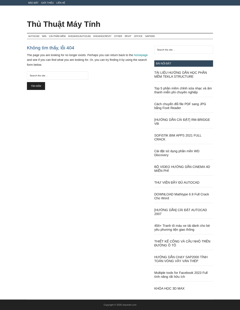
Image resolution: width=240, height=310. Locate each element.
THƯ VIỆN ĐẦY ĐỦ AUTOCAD (176, 182)
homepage (141, 55)
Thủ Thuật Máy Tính (63, 24)
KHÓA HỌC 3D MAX (169, 288)
